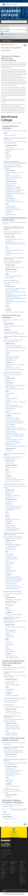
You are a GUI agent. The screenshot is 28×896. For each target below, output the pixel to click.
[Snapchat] (15, 835)
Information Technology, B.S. (12, 685)
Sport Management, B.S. (11, 200)
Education (8, 307)
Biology (7, 516)
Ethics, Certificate (9, 426)
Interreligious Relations (11, 398)
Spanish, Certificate (10, 444)
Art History (8, 641)
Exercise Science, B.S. (10, 756)
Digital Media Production (11, 358)
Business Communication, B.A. (13, 175)
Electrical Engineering (11, 734)
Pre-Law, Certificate (10, 583)
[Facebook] (9, 835)
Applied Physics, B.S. (10, 467)
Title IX (21, 883)
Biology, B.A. (8, 494)
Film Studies (8, 643)
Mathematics (8, 472)
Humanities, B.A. (9, 382)
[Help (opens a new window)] (26, 45)
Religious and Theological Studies (14, 406)
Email (2, 867)
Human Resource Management (13, 209)
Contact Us (12, 865)
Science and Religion (10, 408)
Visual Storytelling (10, 651)
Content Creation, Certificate (12, 368)
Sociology (7, 569)
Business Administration (10, 135)
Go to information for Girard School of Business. (14, 130)
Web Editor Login (3, 877)
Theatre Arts (8, 649)
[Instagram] (16, 835)
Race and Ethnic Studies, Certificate (14, 434)
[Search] (25, 31)
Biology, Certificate (10, 525)
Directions (3, 856)
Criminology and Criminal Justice (13, 276)
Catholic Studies (9, 393)
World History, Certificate (11, 588)
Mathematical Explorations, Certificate (15, 479)
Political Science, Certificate (12, 582)
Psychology (8, 610)
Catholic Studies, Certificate (12, 418)
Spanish (7, 411)
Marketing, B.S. (9, 196)
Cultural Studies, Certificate (12, 419)
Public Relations (9, 360)
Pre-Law (7, 565)
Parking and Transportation (23, 880)
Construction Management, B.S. (13, 713)
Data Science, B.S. (9, 683)
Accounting (8, 155)
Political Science (9, 564)
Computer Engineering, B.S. (12, 725)
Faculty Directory (14, 869)
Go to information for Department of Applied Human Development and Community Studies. (13, 233)
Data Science (8, 691)
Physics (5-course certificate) (12, 481)
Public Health (9, 781)
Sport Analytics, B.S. (10, 198)
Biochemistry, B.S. (9, 501)
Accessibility (3, 863)
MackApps (3, 870)
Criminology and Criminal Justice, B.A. (15, 267)
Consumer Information (22, 868)
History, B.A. (8, 542)
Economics (8, 157)
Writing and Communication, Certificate (14, 333)
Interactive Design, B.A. (11, 632)
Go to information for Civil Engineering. (14, 706)
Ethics (6, 396)
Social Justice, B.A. (10, 387)
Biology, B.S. (8, 503)
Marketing (8, 213)
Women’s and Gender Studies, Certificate (16, 446)
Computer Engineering (11, 733)
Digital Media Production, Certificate (14, 369)
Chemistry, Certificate (10, 527)
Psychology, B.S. (9, 605)
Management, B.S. (10, 185)
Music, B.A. (8, 633)
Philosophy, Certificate (11, 433)
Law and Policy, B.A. (10, 547)
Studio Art (8, 648)
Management (8, 211)
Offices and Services (22, 877)
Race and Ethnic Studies (11, 405)
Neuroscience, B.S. (10, 604)
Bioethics (7, 514)
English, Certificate (10, 424)
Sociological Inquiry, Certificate (13, 443)
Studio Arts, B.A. (9, 635)
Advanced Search (5, 37)
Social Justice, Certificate (11, 441)
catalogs (7, 893)
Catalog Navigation (7, 40)
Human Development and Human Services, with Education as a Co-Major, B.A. (15, 244)
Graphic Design (9, 644)
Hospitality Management (11, 207)
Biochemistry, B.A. (10, 492)
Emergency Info (4, 868)
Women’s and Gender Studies (13, 413)
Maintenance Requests (4, 872)
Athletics (21, 863)
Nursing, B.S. (8, 797)
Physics (7, 473)
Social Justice (8, 410)
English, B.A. (8, 380)
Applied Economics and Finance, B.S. (14, 149)
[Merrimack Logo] (10, 4)
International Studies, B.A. (12, 546)
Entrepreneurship (10, 206)
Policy (6, 560)
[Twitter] (11, 835)
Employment (22, 870)
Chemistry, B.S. (9, 505)
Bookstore (22, 865)
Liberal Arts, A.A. (9, 450)
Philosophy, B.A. (9, 383)
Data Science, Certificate (11, 695)
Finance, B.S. (8, 151)
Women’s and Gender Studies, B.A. (14, 389)
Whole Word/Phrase (8, 34)
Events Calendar (23, 871)
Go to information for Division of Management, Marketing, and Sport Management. (13, 166)
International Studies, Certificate (13, 578)
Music (6, 646)
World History (9, 572)
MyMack (3, 874)
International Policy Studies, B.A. (13, 544)
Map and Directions (12, 872)
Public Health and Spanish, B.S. (13, 774)
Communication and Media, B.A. (13, 346)
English (7, 395)
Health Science (9, 780)
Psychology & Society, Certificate (13, 614)
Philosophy (8, 400)
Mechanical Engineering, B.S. (12, 728)
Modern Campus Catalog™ (17, 894)
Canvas (2, 865)
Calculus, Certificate (10, 478)
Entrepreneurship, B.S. (11, 183)
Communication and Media (12, 356)
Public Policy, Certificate (11, 585)
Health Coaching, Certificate (12, 786)
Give (20, 873)
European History (10, 555)
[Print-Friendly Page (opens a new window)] (24, 45)
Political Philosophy (10, 562)
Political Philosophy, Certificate (13, 580)
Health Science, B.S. (10, 769)
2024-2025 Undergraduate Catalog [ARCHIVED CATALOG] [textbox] (14, 21)
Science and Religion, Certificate (13, 439)
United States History (10, 570)
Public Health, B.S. (10, 775)
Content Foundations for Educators (14, 312)
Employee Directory (12, 867)
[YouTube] (13, 835)
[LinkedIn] (18, 835)
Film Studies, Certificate (11, 656)
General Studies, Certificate (11, 331)
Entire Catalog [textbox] (5, 28)
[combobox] (14, 21)
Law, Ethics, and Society (11, 559)
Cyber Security (9, 554)
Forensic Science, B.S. (10, 271)
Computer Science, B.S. (11, 681)
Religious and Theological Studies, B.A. (15, 385)
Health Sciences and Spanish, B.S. (14, 770)
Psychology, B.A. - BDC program (13, 599)
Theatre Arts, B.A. (9, 637)
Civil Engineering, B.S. (10, 711)
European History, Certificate (12, 577)
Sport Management (10, 214)
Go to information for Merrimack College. (11, 123)
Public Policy (8, 567)
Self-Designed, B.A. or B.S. (9, 818)
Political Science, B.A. (10, 549)
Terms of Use (22, 882)
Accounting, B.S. (9, 147)
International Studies (10, 557)
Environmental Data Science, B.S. (13, 506)
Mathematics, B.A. (10, 463)
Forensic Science (9, 277)
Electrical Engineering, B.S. (12, 727)
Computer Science (10, 689)
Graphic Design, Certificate (12, 657)
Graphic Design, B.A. (10, 630)
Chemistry (8, 517)
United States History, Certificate (13, 587)
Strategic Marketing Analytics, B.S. (14, 201)
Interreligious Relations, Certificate (14, 428)
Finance (7, 158)
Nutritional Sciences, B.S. (11, 772)
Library (21, 874)
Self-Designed (6, 814)
